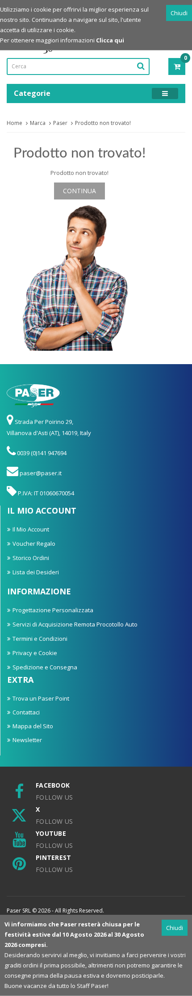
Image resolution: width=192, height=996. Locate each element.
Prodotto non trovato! (103, 123)
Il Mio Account (31, 529)
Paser (60, 123)
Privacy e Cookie (35, 653)
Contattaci (26, 712)
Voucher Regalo (34, 544)
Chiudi (179, 13)
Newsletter (27, 740)
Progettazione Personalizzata (53, 610)
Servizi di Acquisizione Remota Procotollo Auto (75, 624)
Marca (38, 123)
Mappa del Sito (33, 726)
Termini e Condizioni (40, 639)
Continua (79, 191)
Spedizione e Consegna (45, 667)
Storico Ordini (31, 558)
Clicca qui (110, 40)
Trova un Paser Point (41, 698)
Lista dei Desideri (36, 572)
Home (14, 123)
